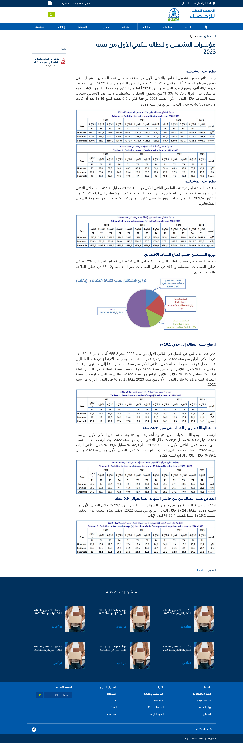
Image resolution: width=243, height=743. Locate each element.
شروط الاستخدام (204, 729)
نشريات (125, 27)
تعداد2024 (39, 27)
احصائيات (112, 707)
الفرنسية (77, 3)
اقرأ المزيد (186, 626)
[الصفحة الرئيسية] (189, 15)
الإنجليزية (65, 3)
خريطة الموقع (204, 700)
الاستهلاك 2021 (156, 707)
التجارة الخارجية (157, 714)
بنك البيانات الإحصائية (153, 693)
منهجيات (112, 714)
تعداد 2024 (158, 700)
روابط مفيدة (204, 707)
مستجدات (111, 693)
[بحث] (51, 14)
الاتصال (185, 3)
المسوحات (82, 27)
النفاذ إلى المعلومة (202, 3)
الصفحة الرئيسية (204, 26)
